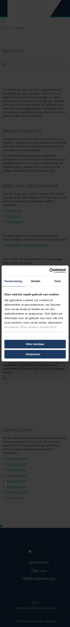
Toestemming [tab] (13, 281)
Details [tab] (35, 281)
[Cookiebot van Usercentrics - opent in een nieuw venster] (50, 270)
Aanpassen (33, 354)
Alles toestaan (35, 344)
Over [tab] (57, 281)
